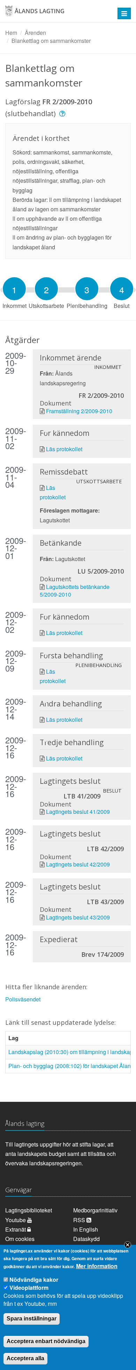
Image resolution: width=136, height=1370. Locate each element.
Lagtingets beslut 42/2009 (78, 864)
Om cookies (20, 1239)
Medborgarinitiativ (95, 1210)
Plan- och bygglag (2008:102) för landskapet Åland (71, 1066)
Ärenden (35, 33)
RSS (79, 1220)
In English (85, 1229)
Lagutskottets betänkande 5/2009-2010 (74, 590)
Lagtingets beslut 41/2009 (78, 812)
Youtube (16, 1220)
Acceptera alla (25, 1358)
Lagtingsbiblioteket (28, 1210)
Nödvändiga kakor (33, 1280)
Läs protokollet (64, 449)
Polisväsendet (22, 999)
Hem (11, 33)
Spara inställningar (31, 1319)
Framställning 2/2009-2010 (79, 411)
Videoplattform (28, 1288)
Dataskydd (86, 1239)
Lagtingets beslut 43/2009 (78, 917)
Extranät (16, 1229)
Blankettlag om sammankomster (51, 41)
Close (127, 1245)
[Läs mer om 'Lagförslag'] (63, 113)
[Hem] (56, 13)
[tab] (14, 289)
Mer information (97, 1266)
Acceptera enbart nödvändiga (46, 1341)
